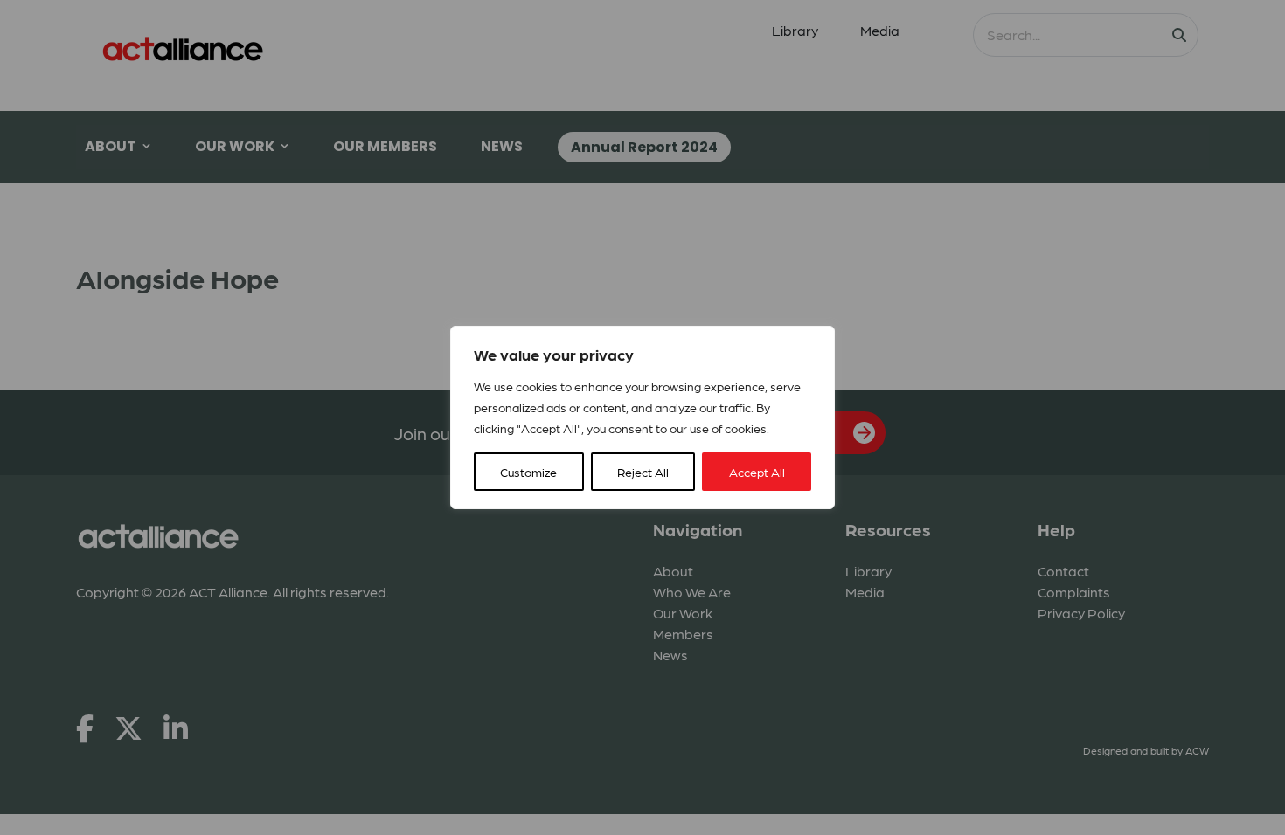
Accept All (757, 472)
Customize (528, 472)
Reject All (643, 472)
